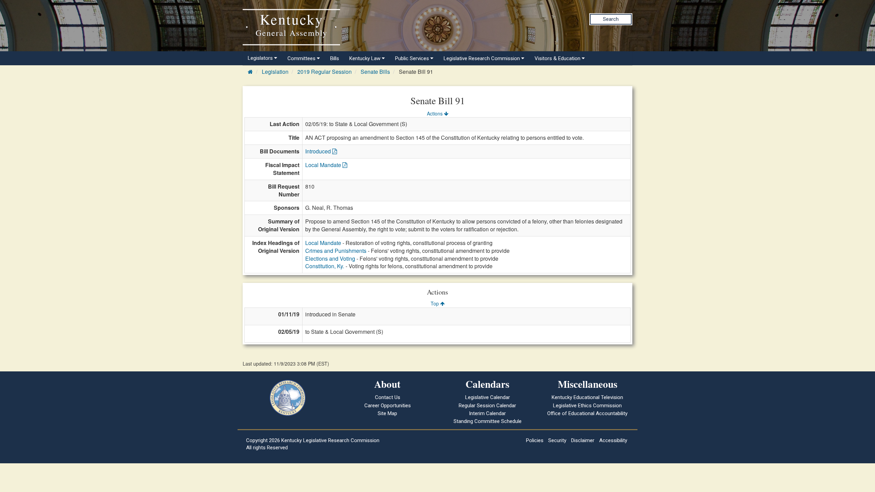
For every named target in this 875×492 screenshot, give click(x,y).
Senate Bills (375, 72)
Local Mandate (323, 165)
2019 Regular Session (324, 72)
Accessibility (613, 440)
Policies (534, 440)
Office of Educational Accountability (587, 413)
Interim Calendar (487, 413)
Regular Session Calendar (487, 405)
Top (435, 303)
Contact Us (387, 397)
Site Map (387, 413)
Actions (435, 113)
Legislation (275, 72)
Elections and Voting (330, 258)
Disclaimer (582, 440)
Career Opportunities (387, 405)
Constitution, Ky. (324, 266)
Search (611, 19)
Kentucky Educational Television (587, 397)
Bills (334, 58)
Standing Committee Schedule (488, 421)
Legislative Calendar (487, 397)
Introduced (318, 151)
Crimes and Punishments (335, 251)
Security (557, 440)
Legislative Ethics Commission (587, 405)
